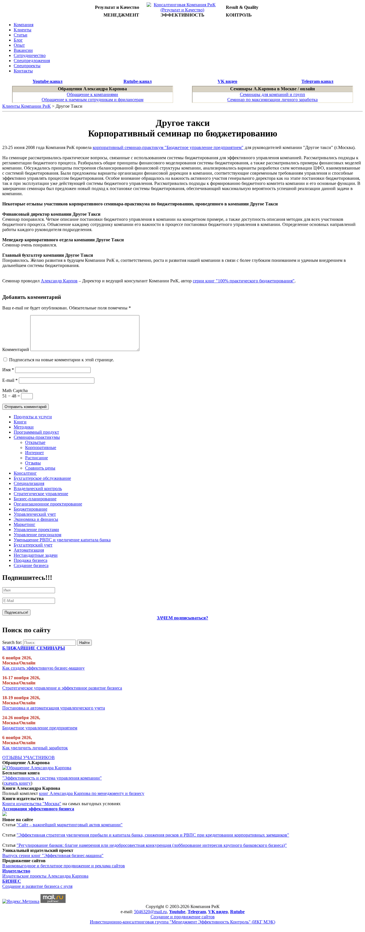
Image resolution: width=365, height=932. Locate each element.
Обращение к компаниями (92, 94)
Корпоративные (40, 447)
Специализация (29, 483)
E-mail (10, 380)
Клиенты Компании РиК (26, 106)
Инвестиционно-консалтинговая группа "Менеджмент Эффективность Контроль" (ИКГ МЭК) (182, 921)
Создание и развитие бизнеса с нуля (37, 886)
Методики (24, 427)
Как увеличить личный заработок (35, 747)
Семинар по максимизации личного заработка (272, 99)
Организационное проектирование (48, 503)
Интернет (34, 452)
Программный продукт (36, 432)
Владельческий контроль (38, 488)
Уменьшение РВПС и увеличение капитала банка (62, 539)
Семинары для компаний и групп (272, 94)
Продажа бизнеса (30, 560)
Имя (8, 369)
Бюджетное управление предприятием (39, 727)
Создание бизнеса (31, 565)
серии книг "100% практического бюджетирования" (244, 280)
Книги (20, 421)
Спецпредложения (32, 60)
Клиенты (22, 29)
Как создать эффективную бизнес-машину (43, 668)
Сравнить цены (40, 468)
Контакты (23, 70)
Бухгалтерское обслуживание (42, 478)
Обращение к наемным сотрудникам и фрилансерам (92, 99)
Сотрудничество (30, 55)
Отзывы (33, 462)
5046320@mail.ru (150, 911)
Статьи (20, 34)
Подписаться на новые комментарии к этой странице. (61, 359)
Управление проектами (36, 529)
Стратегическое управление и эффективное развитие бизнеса (62, 688)
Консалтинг (25, 473)
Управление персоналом (37, 534)
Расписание (36, 457)
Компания (23, 24)
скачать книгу (17, 783)
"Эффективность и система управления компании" (52, 778)
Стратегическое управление (41, 493)
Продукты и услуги (33, 416)
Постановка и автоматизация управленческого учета (53, 707)
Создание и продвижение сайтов (183, 916)
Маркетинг (24, 524)
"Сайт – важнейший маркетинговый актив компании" (70, 824)
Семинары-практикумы (37, 437)
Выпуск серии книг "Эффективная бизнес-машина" (53, 855)
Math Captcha (15, 390)
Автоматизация (29, 550)
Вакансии (23, 50)
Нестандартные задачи (36, 555)
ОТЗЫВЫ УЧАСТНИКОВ (28, 757)
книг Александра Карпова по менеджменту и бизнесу (91, 793)
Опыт (19, 45)
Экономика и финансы (36, 519)
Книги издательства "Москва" (31, 803)
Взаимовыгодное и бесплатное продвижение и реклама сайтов (63, 865)
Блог (18, 40)
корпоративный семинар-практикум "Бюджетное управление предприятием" (168, 147)
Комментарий (15, 349)
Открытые (35, 442)
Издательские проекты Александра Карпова (45, 876)
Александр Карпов (59, 280)
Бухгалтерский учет (33, 545)
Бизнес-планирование (35, 498)
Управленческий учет (35, 514)
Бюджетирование (30, 509)
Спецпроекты (27, 65)
